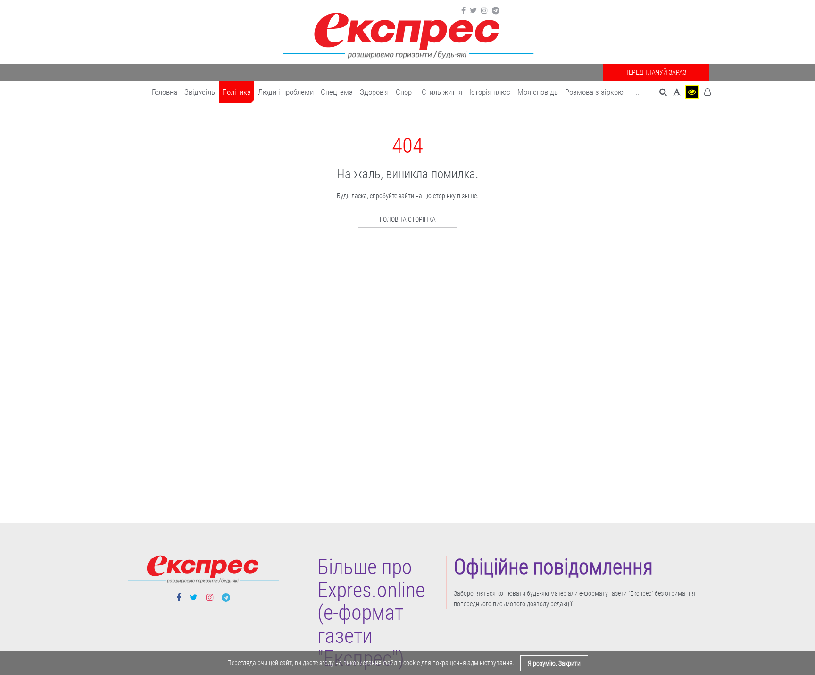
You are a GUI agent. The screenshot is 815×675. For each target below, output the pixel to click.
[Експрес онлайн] (407, 34)
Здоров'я (374, 92)
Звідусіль (199, 92)
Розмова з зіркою (594, 92)
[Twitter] (473, 11)
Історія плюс (489, 92)
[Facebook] (463, 11)
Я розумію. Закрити (554, 663)
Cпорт (405, 92)
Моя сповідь (537, 92)
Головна (164, 92)
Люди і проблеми (286, 92)
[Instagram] (484, 11)
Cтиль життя (442, 92)
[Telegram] (495, 11)
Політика (236, 92)
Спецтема (337, 92)
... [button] (638, 92)
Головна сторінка (408, 219)
